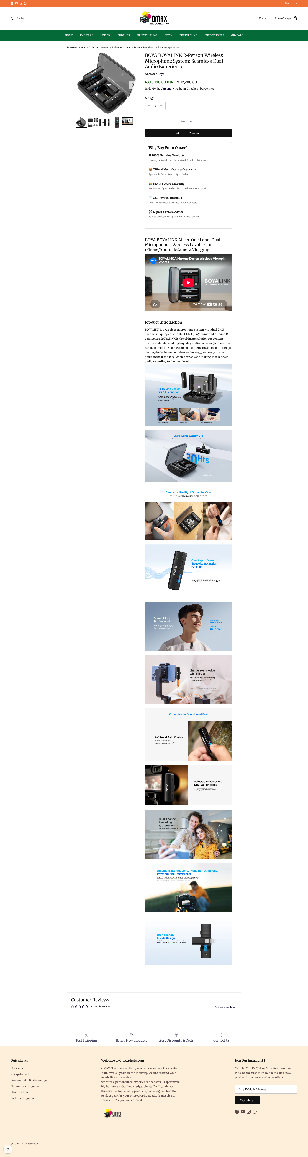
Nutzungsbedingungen (26, 1086)
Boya (161, 74)
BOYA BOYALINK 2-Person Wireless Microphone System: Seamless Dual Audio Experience (130, 47)
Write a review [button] (225, 1007)
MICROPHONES (214, 35)
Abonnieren (247, 1100)
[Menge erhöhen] (162, 106)
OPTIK (168, 35)
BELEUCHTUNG (147, 35)
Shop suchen (19, 1092)
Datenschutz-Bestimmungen (30, 1080)
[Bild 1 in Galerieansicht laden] (106, 83)
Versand (166, 88)
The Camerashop (28, 1143)
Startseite (72, 47)
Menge (149, 98)
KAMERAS (86, 35)
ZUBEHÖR (123, 35)
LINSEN (105, 35)
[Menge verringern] (148, 106)
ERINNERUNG (188, 35)
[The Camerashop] (154, 18)
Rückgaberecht (21, 1074)
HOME (69, 35)
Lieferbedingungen (24, 1098)
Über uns (17, 1068)
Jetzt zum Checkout (188, 133)
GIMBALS (237, 35)
